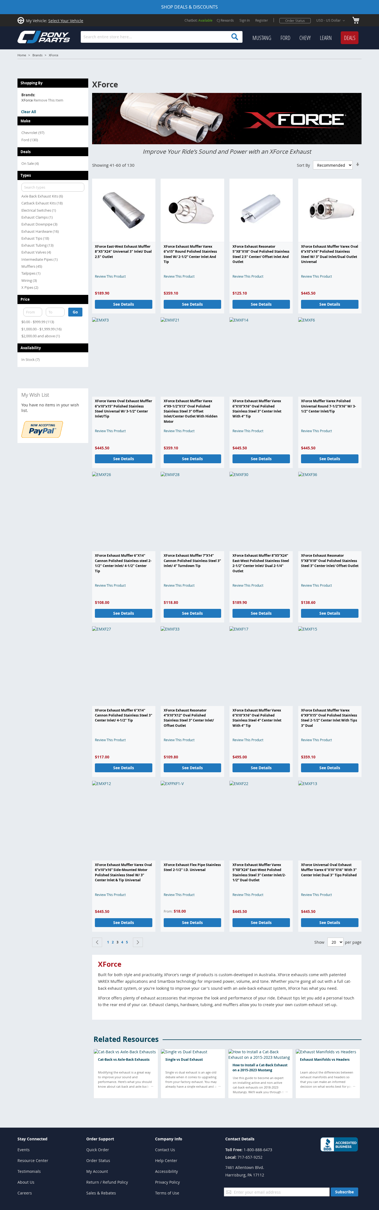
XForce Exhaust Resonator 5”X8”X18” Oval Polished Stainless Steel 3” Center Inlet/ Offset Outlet (329, 560)
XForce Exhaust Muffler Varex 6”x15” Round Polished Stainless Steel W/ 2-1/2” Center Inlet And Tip (190, 254)
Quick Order (97, 1149)
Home (21, 55)
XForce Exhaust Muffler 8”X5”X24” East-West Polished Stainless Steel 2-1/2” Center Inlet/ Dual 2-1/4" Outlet (261, 563)
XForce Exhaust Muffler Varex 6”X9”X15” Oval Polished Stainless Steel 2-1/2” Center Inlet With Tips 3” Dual (329, 718)
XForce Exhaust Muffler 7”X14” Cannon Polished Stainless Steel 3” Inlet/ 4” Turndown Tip (192, 560)
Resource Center (32, 1160)
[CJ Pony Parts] (31, 36)
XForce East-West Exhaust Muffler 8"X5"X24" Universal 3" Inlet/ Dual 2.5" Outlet (123, 251)
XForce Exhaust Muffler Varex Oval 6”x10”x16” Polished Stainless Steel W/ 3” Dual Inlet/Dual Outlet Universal (329, 254)
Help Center (166, 1160)
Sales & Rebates (101, 1193)
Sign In (244, 20)
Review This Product (110, 276)
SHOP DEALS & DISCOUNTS (189, 7)
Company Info (168, 1138)
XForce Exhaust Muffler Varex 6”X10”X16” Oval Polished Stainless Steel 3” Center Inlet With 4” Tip (257, 409)
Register (261, 20)
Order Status (295, 20)
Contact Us (165, 1149)
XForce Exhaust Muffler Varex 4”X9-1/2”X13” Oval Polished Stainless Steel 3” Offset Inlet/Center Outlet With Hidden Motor (191, 411)
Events (23, 1149)
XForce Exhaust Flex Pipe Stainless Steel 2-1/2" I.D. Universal (192, 867)
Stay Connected (32, 1138)
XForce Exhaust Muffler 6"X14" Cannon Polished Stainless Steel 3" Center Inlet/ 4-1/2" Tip (123, 715)
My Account (97, 1171)
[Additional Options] (42, 436)
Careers (24, 1193)
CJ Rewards (225, 20)
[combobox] (161, 37)
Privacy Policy (167, 1182)
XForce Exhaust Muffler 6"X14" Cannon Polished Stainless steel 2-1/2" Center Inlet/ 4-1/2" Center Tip (123, 563)
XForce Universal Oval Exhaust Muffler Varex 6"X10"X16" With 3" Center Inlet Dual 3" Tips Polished (329, 869)
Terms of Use (167, 1193)
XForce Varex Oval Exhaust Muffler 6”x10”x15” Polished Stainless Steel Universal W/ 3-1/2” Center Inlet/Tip (123, 409)
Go (75, 312)
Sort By (303, 165)
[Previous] (97, 942)
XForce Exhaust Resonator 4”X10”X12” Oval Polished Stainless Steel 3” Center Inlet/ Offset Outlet (189, 718)
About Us (25, 1182)
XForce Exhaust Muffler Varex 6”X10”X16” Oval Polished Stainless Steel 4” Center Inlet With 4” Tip (257, 718)
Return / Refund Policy (107, 1182)
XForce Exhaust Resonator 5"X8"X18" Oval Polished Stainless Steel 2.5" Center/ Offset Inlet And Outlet (261, 254)
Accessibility (166, 1171)
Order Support (100, 1138)
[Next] (138, 942)
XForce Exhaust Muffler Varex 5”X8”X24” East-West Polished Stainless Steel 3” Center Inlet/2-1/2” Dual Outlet (259, 872)
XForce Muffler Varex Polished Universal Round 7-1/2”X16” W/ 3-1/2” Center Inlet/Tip (328, 406)
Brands (37, 55)
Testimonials (29, 1171)
